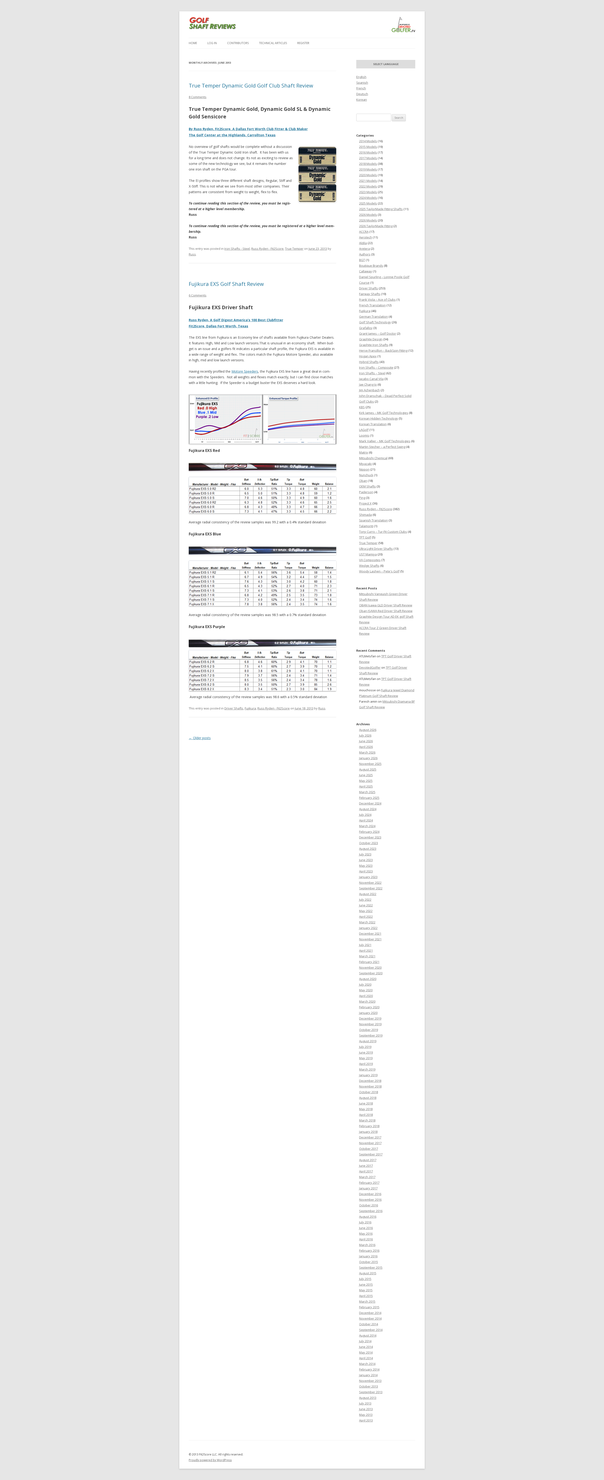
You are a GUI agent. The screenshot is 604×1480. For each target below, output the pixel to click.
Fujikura (250, 708)
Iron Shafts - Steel (237, 248)
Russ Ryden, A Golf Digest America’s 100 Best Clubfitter (236, 320)
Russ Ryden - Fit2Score (267, 248)
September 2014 (370, 1330)
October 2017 (368, 1148)
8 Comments (197, 97)
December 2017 (370, 1137)
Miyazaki (365, 464)
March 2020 (367, 1001)
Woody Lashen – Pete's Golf (379, 571)
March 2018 (367, 1120)
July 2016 (365, 1222)
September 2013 (370, 1392)
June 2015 (366, 1284)
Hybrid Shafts (369, 362)
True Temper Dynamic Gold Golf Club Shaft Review (251, 85)
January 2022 (368, 928)
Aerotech (365, 237)
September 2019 (370, 1035)
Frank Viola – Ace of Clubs (377, 299)
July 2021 (365, 945)
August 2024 (367, 809)
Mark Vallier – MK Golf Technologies (384, 441)
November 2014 (370, 1318)
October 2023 (368, 843)
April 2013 (366, 1420)
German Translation (373, 316)
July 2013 (365, 1403)
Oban (363, 481)
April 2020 (366, 996)
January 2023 (368, 877)
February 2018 (369, 1126)
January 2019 (368, 1075)
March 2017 (367, 1177)
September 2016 (370, 1211)
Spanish (362, 82)
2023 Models (368, 192)
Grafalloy (366, 328)
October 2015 (368, 1262)
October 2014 (368, 1324)
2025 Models (368, 203)
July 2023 (365, 854)
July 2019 (365, 1047)
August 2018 (367, 1098)
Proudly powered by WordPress (210, 1460)
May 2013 (366, 1415)
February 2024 (369, 832)
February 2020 (369, 1007)
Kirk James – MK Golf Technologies (383, 413)
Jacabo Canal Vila (371, 379)
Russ (192, 254)
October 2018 (368, 1092)
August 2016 (367, 1216)
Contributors (238, 43)
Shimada (365, 515)
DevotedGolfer (370, 667)
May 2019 (366, 1058)
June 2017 (366, 1165)
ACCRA (364, 231)
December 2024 (370, 803)
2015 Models (368, 147)
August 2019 (367, 1041)
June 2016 (366, 1228)
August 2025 (367, 769)
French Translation (372, 305)
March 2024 (367, 826)
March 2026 (367, 752)
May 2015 (366, 1290)
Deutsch (362, 94)
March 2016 (367, 1245)
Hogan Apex (368, 356)
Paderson (366, 492)
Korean (361, 99)
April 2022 (366, 916)
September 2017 (370, 1154)
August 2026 (367, 730)
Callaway (365, 271)
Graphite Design (370, 339)
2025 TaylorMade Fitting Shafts (381, 209)
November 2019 (370, 1024)
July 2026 (365, 735)
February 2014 (369, 1369)
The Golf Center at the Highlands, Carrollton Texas (232, 135)
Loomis (364, 435)
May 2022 (366, 911)
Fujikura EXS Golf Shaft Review (226, 283)
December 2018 (370, 1081)
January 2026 (368, 758)
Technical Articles (273, 43)
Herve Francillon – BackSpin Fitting (383, 350)
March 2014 (367, 1364)
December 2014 (370, 1313)
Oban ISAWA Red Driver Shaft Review (385, 611)
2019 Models (368, 169)
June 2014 (366, 1347)
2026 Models (368, 215)
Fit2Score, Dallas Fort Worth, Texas (218, 326)
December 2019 (370, 1018)
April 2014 (366, 1358)
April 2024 (366, 820)
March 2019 (367, 1069)
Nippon (364, 469)
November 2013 (370, 1381)
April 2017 (366, 1171)
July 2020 (365, 984)
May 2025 (366, 781)
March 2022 (367, 922)
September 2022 (370, 888)
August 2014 (367, 1335)
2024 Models (368, 198)
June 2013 (366, 1409)
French (361, 88)
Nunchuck (366, 475)
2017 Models (368, 158)
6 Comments (197, 295)
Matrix (363, 452)
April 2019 (366, 1064)
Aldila (363, 243)
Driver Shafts (233, 708)
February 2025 (369, 798)
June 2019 (366, 1052)
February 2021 (369, 962)
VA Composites (370, 560)
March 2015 (367, 1301)
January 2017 (368, 1188)
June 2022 (366, 905)
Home (193, 43)
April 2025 (366, 786)
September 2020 (370, 973)
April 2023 (366, 871)
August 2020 (367, 979)
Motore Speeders (244, 371)
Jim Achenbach (369, 390)
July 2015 (365, 1279)
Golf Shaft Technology (375, 322)
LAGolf (364, 430)
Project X (365, 503)
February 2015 (369, 1307)
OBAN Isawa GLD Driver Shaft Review (385, 605)
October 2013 (368, 1386)
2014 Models (368, 141)
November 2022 (370, 882)
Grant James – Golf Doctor (377, 333)
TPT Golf (365, 537)
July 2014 (365, 1341)
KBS (362, 407)
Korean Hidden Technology (378, 418)
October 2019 (368, 1030)
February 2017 (369, 1182)
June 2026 (366, 741)
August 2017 (367, 1160)
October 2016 (368, 1205)
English (361, 77)
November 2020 (370, 967)
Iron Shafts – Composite (376, 367)
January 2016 (368, 1256)
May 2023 (366, 865)
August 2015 (367, 1273)
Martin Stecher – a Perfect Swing (382, 447)
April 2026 (366, 747)
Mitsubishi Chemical (373, 458)
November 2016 (370, 1199)
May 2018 (366, 1109)
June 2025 (366, 775)
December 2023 (370, 837)
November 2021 (370, 939)
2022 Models (368, 186)
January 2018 (368, 1132)
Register (303, 43)
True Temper (294, 248)
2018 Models (368, 164)
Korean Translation (373, 424)
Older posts (200, 738)
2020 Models (368, 175)
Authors (364, 254)
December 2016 (370, 1194)
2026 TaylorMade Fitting (376, 226)
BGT (362, 260)
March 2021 (367, 956)
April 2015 (366, 1296)
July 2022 (365, 899)
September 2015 (370, 1267)
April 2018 (366, 1115)
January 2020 (368, 1013)
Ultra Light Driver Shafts (376, 548)
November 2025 (370, 764)
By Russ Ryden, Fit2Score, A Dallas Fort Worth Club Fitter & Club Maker (248, 129)
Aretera (364, 248)
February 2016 (369, 1250)
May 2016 (366, 1233)
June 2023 (366, 860)
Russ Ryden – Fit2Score (375, 509)
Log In (212, 43)
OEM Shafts (367, 486)
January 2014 (368, 1375)
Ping (362, 498)
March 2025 (367, 792)
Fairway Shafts (369, 294)
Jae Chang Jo (368, 384)
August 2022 (367, 894)
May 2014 (366, 1352)
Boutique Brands (371, 265)
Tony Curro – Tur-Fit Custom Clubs (383, 531)
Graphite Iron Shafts (373, 345)
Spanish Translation (373, 520)
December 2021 (370, 933)
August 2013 (367, 1398)
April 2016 (366, 1239)
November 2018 (370, 1086)
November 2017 (370, 1143)
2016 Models (368, 152)
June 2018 (366, 1103)
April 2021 (366, 950)
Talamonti (366, 526)
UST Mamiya (368, 554)
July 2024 (365, 815)
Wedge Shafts (369, 565)
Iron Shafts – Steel (372, 373)
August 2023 (367, 848)
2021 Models (368, 181)
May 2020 (366, 990)
